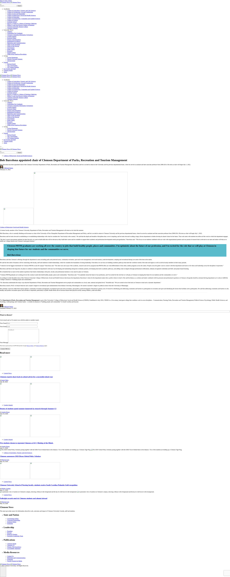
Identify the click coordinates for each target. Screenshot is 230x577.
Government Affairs (13, 518)
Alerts (5, 72)
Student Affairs (11, 52)
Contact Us (10, 556)
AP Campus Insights (13, 67)
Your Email (3, 326)
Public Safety (11, 49)
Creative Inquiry (11, 36)
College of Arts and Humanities (16, 14)
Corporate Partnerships (13, 520)
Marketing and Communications (16, 43)
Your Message (4, 342)
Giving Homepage (12, 57)
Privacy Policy (30, 345)
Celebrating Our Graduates (14, 33)
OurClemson (10, 48)
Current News (8, 373)
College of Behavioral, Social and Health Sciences (21, 15)
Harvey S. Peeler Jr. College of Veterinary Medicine (22, 23)
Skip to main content (6, 1)
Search (19, 5)
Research (9, 51)
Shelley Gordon (5, 488)
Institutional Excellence (13, 41)
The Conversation (12, 65)
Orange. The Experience (14, 547)
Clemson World (8, 70)
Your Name (3, 323)
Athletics (9, 31)
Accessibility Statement (13, 548)
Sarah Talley (5, 380)
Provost (9, 533)
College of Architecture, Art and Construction (20, 12)
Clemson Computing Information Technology (20, 35)
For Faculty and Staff (10, 69)
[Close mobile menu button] (0, 4)
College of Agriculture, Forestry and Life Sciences (21, 10)
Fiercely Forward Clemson (14, 59)
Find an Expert (11, 64)
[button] (3, 572)
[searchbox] (8, 6)
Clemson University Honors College (17, 27)
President (9, 531)
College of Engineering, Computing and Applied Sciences (23, 18)
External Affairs (11, 38)
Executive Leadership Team (15, 536)
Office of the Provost (13, 46)
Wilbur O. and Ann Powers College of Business (20, 25)
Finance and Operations (14, 39)
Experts (6, 62)
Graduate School (12, 22)
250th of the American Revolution (17, 54)
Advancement (11, 61)
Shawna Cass (5, 460)
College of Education (13, 17)
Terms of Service (40, 345)
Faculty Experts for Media (14, 561)
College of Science (12, 20)
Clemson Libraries (12, 28)
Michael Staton (8, 168)
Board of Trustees (12, 534)
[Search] (0, 146)
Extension (10, 523)
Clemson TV (11, 545)
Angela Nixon (5, 412)
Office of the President (13, 44)
